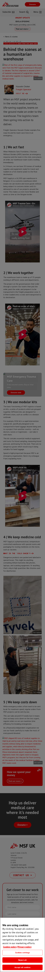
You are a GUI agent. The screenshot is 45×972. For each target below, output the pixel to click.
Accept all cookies (22, 967)
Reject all (22, 960)
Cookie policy (10, 946)
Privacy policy (24, 946)
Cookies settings (22, 952)
